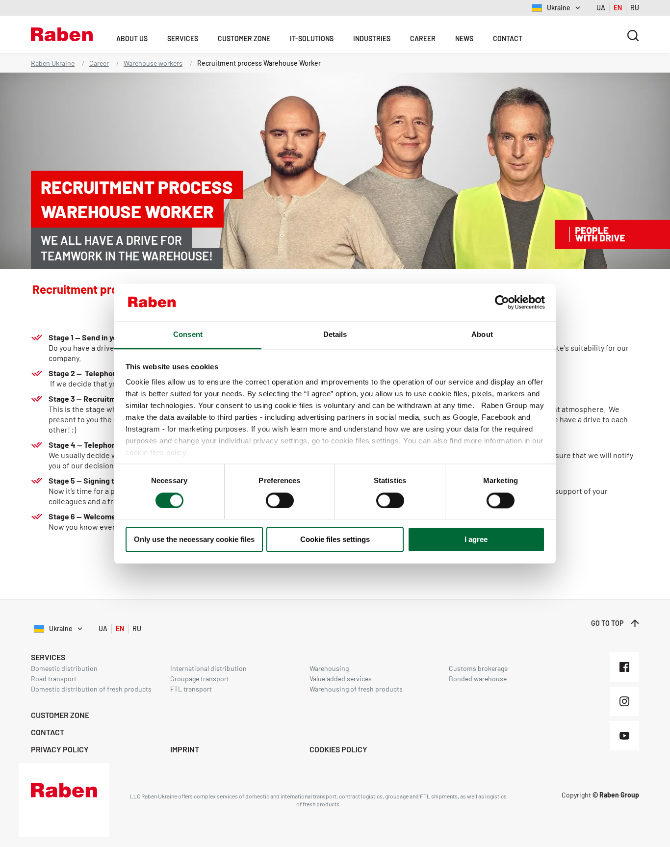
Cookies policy (338, 749)
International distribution (208, 668)
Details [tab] (335, 335)
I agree (476, 540)
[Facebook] (624, 667)
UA (600, 7)
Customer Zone (244, 38)
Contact (507, 38)
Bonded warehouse (478, 678)
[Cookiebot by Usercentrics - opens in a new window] (502, 302)
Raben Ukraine (53, 63)
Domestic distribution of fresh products (91, 689)
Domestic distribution (64, 668)
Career (423, 38)
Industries (371, 38)
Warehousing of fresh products (356, 689)
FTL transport (191, 689)
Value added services (340, 678)
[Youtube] (624, 735)
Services (182, 38)
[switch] (280, 500)
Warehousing (329, 668)
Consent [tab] (188, 335)
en (618, 7)
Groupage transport (199, 678)
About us (132, 38)
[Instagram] (624, 701)
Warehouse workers (153, 63)
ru (634, 7)
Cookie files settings (335, 540)
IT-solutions (312, 38)
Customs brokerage (478, 668)
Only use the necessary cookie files (194, 540)
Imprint (184, 749)
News (464, 38)
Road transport (54, 678)
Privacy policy (60, 749)
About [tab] (482, 335)
